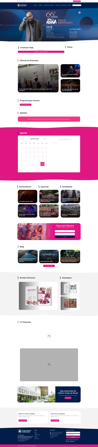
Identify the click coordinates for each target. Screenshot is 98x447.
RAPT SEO (34, 445)
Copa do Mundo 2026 (46, 261)
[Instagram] (69, 441)
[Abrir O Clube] (37, 5)
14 (42, 155)
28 (30, 147)
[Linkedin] (68, 441)
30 (38, 147)
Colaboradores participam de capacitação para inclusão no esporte (70, 200)
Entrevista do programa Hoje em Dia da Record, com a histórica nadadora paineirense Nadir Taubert (49, 119)
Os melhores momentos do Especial (69, 75)
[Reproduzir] (49, 336)
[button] (1, 24)
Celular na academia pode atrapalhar (69, 215)
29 (34, 147)
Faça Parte (68, 397)
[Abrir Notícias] (42, 5)
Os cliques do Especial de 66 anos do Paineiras (70, 90)
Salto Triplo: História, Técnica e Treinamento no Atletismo (70, 260)
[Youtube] (72, 441)
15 (46, 155)
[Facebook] (66, 441)
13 (38, 155)
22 (46, 159)
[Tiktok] (74, 441)
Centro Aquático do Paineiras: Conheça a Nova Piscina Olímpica (27, 260)
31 (42, 147)
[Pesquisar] (80, 5)
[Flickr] (71, 441)
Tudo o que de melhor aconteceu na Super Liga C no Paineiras (35, 89)
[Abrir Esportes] (54, 5)
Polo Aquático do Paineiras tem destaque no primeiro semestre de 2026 (48, 214)
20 (38, 159)
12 (34, 155)
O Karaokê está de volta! (26, 201)
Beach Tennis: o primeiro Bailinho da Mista (47, 200)
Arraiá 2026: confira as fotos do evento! (27, 215)
